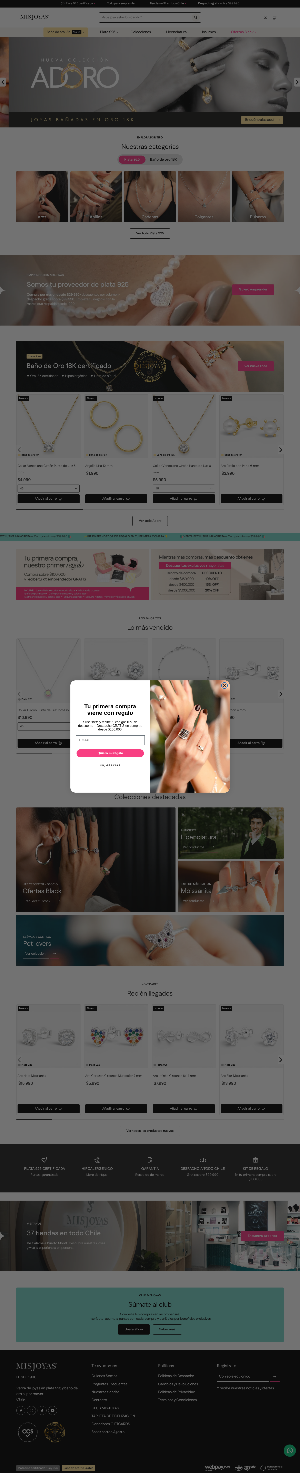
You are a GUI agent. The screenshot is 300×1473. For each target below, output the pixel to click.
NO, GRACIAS (110, 765)
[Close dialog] (224, 685)
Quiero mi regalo (110, 753)
